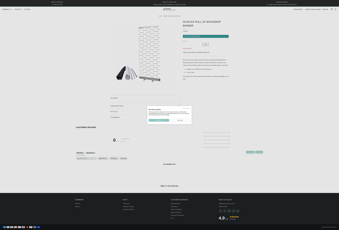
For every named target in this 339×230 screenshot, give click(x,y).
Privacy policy (186, 108)
